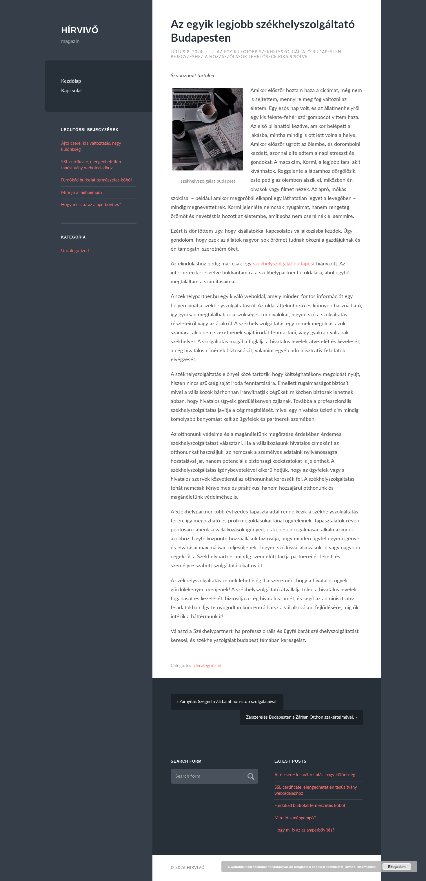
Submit (250, 776)
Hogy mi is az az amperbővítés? (91, 205)
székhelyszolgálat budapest (284, 264)
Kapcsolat (71, 90)
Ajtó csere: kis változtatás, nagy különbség (314, 775)
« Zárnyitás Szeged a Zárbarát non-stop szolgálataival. (227, 702)
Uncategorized (75, 251)
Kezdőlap (71, 81)
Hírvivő (80, 30)
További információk (360, 867)
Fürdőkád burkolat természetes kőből (96, 180)
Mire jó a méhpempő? (82, 192)
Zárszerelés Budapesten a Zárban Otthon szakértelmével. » (301, 717)
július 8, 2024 (187, 52)
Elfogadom (397, 866)
